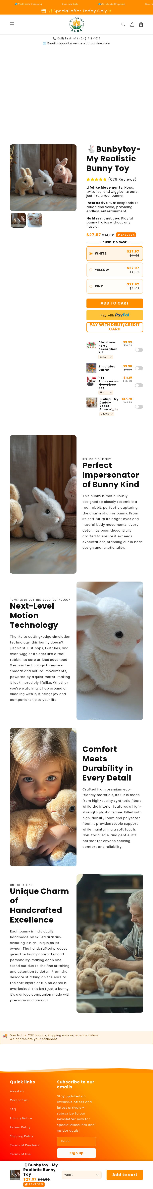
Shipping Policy (21, 1136)
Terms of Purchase (25, 1145)
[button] (123, 24)
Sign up (76, 1153)
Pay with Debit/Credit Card (115, 327)
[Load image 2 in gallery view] (34, 220)
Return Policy (20, 1127)
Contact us (19, 1100)
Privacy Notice (21, 1118)
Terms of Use (20, 1154)
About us (17, 1091)
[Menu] (12, 24)
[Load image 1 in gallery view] (18, 220)
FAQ (13, 1109)
